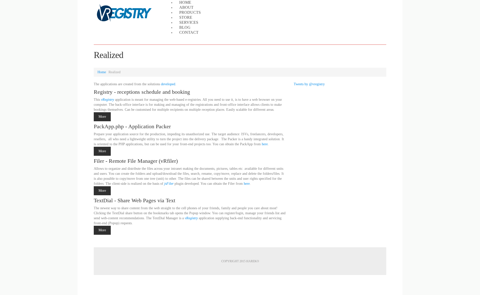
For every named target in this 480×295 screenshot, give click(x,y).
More (102, 116)
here (265, 144)
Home (102, 72)
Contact (188, 32)
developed (168, 84)
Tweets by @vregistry (309, 84)
